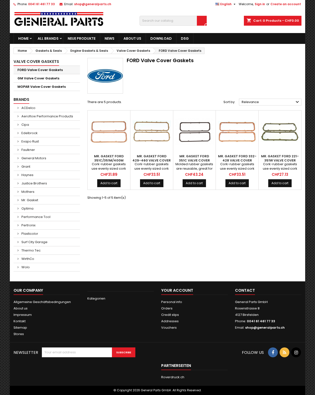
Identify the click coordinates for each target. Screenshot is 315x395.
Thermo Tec (31, 250)
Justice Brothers (34, 183)
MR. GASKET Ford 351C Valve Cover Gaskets (194, 160)
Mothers (27, 191)
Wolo (25, 267)
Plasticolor (29, 233)
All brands (48, 38)
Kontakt (20, 321)
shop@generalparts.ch (92, 4)
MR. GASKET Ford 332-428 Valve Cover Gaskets (237, 160)
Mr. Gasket (29, 200)
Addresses (170, 321)
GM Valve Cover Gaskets (38, 78)
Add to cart (108, 183)
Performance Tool (35, 217)
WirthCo (27, 258)
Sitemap (20, 327)
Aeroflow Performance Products (47, 116)
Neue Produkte (81, 38)
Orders (167, 308)
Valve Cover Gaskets (36, 61)
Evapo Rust (30, 141)
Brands (21, 99)
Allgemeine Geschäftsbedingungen (42, 302)
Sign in (260, 4)
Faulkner (28, 149)
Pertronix (28, 225)
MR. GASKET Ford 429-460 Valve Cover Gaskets (151, 160)
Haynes (27, 175)
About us (132, 38)
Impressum (23, 314)
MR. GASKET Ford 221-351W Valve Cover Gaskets (280, 160)
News (109, 38)
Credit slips (170, 314)
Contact (245, 290)
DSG (185, 38)
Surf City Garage (34, 242)
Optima (27, 208)
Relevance (271, 102)
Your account (177, 290)
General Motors (33, 158)
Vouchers (169, 327)
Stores (19, 334)
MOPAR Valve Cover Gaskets (41, 86)
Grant (25, 166)
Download (161, 38)
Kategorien (96, 298)
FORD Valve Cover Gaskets (40, 70)
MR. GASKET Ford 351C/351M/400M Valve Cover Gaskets (109, 160)
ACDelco (28, 108)
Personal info (171, 302)
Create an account (285, 4)
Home (23, 38)
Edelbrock (29, 133)
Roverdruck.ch (172, 377)
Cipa (25, 124)
